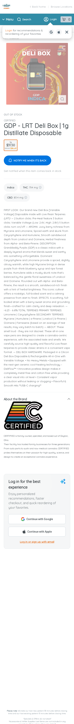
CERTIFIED (10, 120)
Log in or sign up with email (37, 541)
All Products (11, 37)
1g (11, 145)
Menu (9, 19)
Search (26, 19)
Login (53, 19)
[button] (37, 399)
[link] (11, 187)
